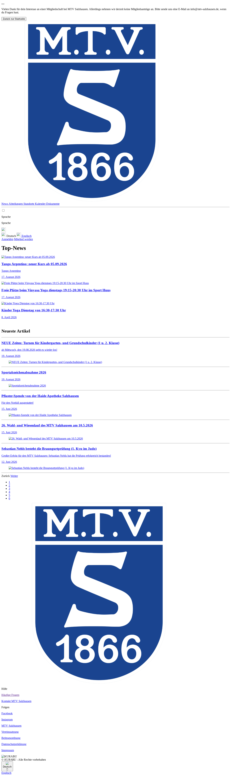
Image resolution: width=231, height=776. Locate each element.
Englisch (26, 235)
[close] (2, 4)
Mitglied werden (23, 239)
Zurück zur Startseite (14, 19)
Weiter (14, 475)
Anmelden (7, 239)
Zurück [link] (5, 475)
